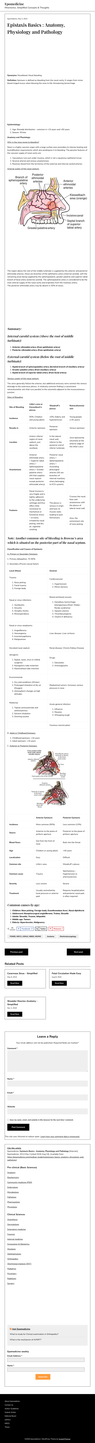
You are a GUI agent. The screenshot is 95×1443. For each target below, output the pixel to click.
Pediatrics (11, 1268)
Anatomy (50, 936)
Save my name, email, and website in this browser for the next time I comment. (41, 1120)
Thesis (7, 1427)
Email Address (14, 1356)
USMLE (8, 1420)
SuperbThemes (64, 1439)
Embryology (12, 1187)
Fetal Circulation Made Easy (66, 973)
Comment (12, 1048)
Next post (78, 952)
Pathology (11, 1197)
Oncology (11, 1249)
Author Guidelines (12, 1408)
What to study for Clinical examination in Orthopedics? (34, 1334)
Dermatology (13, 1224)
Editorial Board (10, 1416)
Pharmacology (13, 1202)
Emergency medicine (16, 1229)
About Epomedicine (12, 1401)
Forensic (11, 1234)
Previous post (16, 952)
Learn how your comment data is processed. (60, 1136)
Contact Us (9, 1405)
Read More (14, 983)
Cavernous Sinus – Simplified (22, 973)
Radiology (11, 1278)
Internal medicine (15, 1239)
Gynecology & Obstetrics (18, 1244)
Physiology (12, 1207)
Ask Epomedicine (21, 1329)
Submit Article (10, 1412)
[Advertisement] (47, 55)
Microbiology (13, 1192)
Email (10, 1092)
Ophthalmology (14, 1254)
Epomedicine (14, 4)
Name (10, 1079)
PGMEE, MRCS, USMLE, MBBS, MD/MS (25, 936)
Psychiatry (11, 1273)
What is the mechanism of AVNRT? (25, 1339)
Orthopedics (12, 1259)
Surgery (10, 1283)
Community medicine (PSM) (19, 1182)
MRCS (7, 1423)
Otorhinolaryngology (68, 936)
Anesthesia (12, 1219)
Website (11, 1106)
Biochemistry (13, 1177)
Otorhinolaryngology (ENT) (19, 1263)
